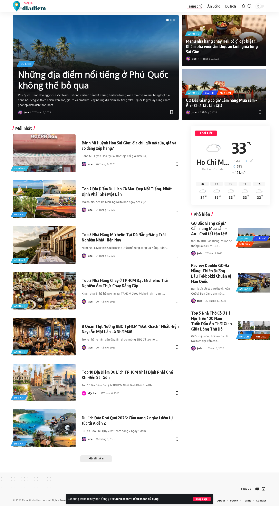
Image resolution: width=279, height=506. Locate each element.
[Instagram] (263, 489)
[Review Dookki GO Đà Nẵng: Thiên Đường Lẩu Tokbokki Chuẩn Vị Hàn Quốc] (254, 282)
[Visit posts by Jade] (20, 112)
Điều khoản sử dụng (145, 499)
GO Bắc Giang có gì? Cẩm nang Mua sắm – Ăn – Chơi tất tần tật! (221, 102)
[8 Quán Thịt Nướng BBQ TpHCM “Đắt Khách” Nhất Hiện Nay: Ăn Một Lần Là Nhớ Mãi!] (44, 336)
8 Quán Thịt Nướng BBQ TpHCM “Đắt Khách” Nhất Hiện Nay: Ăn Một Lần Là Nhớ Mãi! (130, 329)
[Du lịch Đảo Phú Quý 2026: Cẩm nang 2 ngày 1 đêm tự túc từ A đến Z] (44, 428)
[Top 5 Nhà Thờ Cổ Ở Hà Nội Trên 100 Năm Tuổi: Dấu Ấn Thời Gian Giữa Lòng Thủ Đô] (254, 330)
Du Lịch (26, 63)
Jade (26, 112)
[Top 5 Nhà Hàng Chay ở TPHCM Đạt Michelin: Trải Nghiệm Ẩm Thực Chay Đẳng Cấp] (44, 290)
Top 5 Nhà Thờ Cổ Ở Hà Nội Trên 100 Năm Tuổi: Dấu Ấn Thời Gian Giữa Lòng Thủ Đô (211, 320)
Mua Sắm (225, 93)
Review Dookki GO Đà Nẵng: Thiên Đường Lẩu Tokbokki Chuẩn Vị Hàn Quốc (211, 273)
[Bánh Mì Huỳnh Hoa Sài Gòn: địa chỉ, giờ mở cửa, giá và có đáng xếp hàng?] (44, 153)
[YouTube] (257, 489)
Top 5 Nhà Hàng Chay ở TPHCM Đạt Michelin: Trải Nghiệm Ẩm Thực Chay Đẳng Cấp (125, 283)
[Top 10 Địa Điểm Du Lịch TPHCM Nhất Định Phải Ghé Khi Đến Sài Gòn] (44, 382)
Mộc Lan (92, 393)
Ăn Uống (193, 34)
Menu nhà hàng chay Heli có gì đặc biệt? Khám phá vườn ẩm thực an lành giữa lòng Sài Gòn (222, 46)
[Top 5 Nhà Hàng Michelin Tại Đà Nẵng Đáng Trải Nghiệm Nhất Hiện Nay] (44, 245)
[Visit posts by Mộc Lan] (84, 393)
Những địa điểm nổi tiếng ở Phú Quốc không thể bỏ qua (93, 79)
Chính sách (121, 499)
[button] (202, 499)
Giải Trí (210, 93)
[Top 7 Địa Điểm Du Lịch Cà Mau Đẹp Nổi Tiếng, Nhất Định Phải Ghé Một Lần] (44, 199)
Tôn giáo (260, 336)
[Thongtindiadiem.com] (32, 6)
